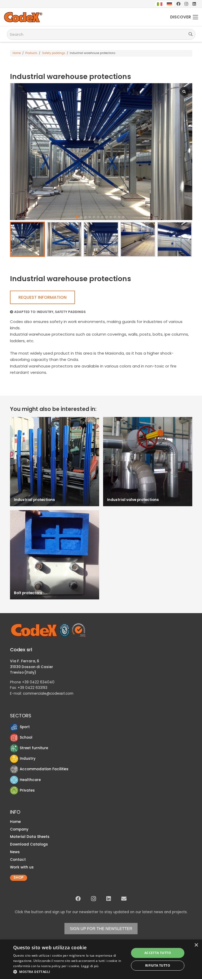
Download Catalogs (29, 844)
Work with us (22, 867)
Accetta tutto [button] (157, 953)
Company (19, 829)
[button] (77, 217)
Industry (45, 312)
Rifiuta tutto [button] (157, 965)
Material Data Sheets (29, 836)
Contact (18, 859)
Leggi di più (90, 966)
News (15, 851)
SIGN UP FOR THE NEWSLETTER (101, 928)
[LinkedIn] (194, 4)
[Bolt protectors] (54, 554)
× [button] (196, 945)
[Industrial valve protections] (147, 461)
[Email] (123, 898)
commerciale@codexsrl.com (48, 693)
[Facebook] (178, 4)
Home (17, 53)
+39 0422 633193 (32, 687)
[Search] (191, 34)
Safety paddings (53, 53)
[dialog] (101, 959)
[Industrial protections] (54, 461)
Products (31, 53)
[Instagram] (186, 4)
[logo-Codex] (23, 17)
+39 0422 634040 (38, 682)
